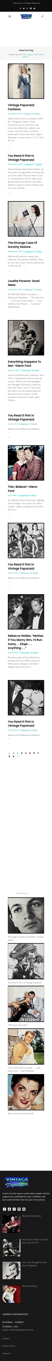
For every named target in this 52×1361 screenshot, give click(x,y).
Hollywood (29, 164)
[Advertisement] (26, 33)
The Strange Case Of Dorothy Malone (22, 245)
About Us (6, 1353)
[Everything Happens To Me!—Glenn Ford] (26, 337)
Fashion (28, 114)
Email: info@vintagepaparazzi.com (17, 1330)
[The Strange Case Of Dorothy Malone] (26, 218)
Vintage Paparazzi (15, 54)
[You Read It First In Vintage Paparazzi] (26, 540)
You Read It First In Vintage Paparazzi (21, 158)
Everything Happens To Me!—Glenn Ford (24, 364)
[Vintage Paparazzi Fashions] (26, 81)
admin (37, 114)
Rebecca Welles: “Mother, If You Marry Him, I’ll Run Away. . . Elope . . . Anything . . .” (26, 642)
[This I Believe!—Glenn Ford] (26, 462)
